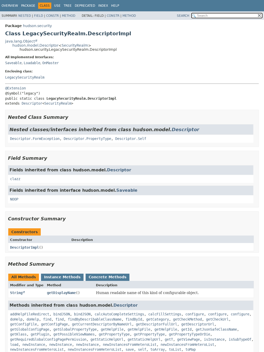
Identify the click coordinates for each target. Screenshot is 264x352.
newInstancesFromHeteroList (129, 344)
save (130, 349)
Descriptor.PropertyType (87, 139)
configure (194, 314)
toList (175, 349)
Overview (10, 5)
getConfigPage (54, 324)
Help (115, 5)
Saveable (13, 63)
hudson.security (37, 26)
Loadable (32, 63)
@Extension (15, 88)
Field (38, 16)
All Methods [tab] (23, 277)
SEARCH (183, 16)
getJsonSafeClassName (216, 329)
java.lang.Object (20, 41)
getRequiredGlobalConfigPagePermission (48, 339)
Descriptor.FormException (35, 139)
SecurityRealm (75, 45)
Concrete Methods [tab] (107, 277)
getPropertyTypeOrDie (189, 334)
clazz (15, 179)
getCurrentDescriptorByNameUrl (102, 324)
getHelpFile (112, 329)
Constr (52, 16)
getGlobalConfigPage (29, 329)
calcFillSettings (164, 314)
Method (68, 16)
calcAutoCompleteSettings (119, 314)
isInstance (214, 339)
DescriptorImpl (24, 247)
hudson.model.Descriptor (35, 45)
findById (134, 319)
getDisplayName (61, 293)
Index (103, 5)
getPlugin (40, 334)
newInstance (33, 344)
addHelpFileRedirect (29, 314)
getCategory (157, 319)
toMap (190, 349)
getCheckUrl (217, 319)
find (47, 319)
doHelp (16, 319)
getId (186, 329)
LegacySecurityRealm (24, 77)
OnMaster (50, 63)
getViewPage (188, 339)
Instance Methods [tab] (62, 277)
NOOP (14, 199)
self (142, 349)
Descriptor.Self (130, 139)
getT (169, 339)
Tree (68, 5)
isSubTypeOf (240, 339)
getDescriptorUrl (197, 324)
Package (28, 5)
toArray (157, 349)
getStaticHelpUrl (106, 339)
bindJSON (61, 314)
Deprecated (85, 5)
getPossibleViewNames (74, 334)
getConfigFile (23, 324)
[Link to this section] (72, 117)
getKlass (18, 334)
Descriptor (32, 103)
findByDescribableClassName (94, 319)
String (16, 293)
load (14, 344)
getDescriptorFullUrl (156, 324)
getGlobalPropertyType (75, 329)
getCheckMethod (187, 319)
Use (57, 5)
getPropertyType (114, 334)
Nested (24, 16)
